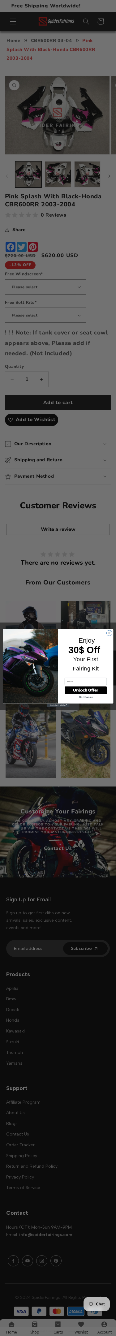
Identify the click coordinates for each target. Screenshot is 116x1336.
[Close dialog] (109, 633)
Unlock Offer (85, 690)
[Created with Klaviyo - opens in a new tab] (58, 705)
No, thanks (85, 697)
